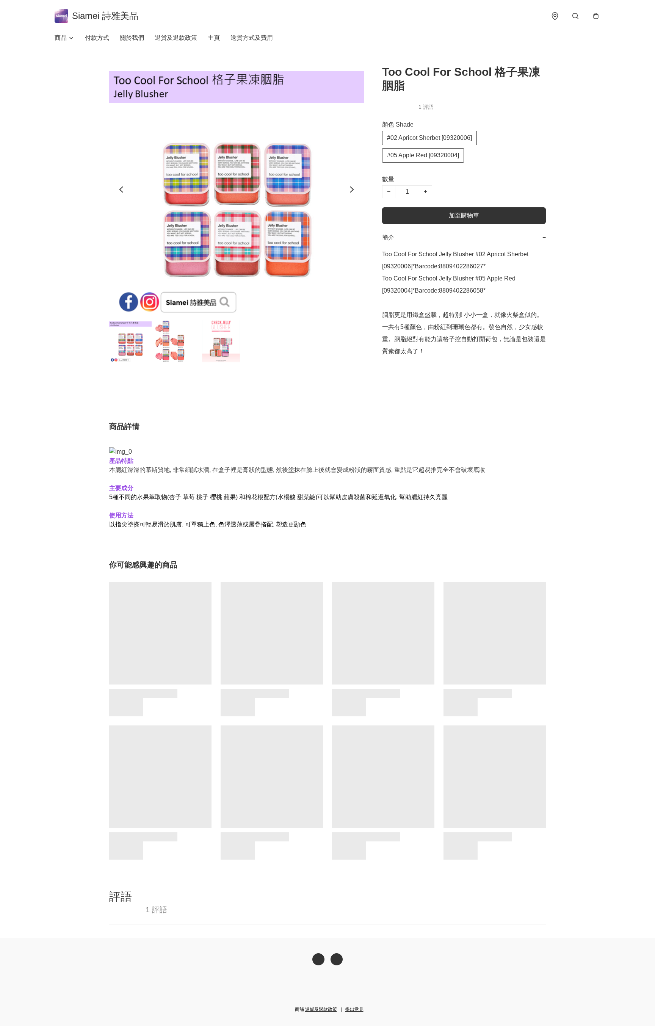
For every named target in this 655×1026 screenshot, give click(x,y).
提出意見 (354, 1009)
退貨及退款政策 (176, 37)
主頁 (214, 37)
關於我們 (132, 37)
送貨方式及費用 (251, 37)
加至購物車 (464, 215)
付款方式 (97, 37)
